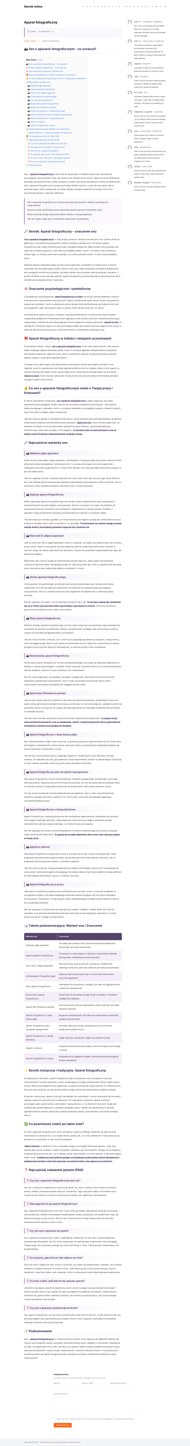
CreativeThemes (74, 1442)
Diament (147, 63)
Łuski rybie (147, 166)
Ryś (146, 92)
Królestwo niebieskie (152, 21)
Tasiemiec (158, 112)
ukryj (40, 60)
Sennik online (33, 6)
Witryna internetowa (118, 1383)
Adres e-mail (87, 1383)
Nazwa (57, 1383)
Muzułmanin (145, 147)
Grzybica (144, 76)
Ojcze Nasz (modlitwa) (153, 41)
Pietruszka (156, 182)
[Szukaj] (165, 6)
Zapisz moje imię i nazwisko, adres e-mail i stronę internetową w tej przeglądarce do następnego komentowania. (95, 1419)
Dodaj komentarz (61, 1394)
